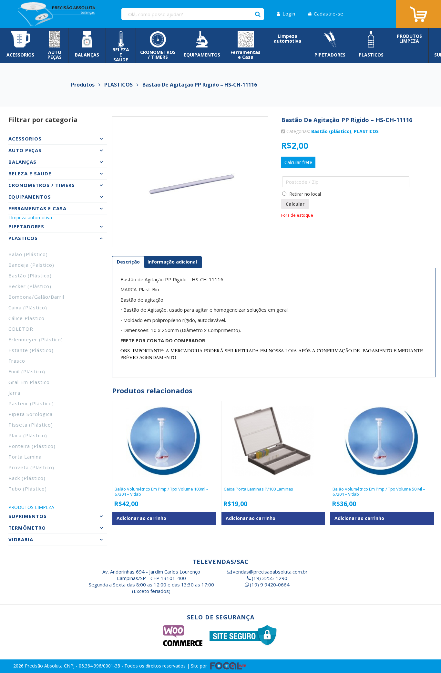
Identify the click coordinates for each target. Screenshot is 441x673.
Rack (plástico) (27, 478)
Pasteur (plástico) (31, 403)
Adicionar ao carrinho (141, 518)
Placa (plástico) (27, 435)
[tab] (128, 262)
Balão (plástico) (28, 254)
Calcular (295, 204)
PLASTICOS (366, 131)
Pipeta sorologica (30, 414)
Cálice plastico (26, 318)
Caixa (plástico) (27, 307)
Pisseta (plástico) (30, 424)
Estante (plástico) (31, 350)
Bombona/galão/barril (36, 297)
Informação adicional (172, 262)
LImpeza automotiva (30, 217)
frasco (16, 360)
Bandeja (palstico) (31, 265)
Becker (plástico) (29, 286)
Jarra (14, 392)
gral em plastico (29, 382)
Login (288, 13)
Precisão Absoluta (44, 665)
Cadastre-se (329, 13)
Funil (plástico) (26, 371)
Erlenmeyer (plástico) (35, 339)
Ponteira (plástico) (32, 446)
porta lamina (25, 456)
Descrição (128, 262)
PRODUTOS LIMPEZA (31, 507)
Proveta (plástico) (31, 467)
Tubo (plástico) (27, 488)
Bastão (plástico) (30, 275)
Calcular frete (298, 162)
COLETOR (20, 329)
